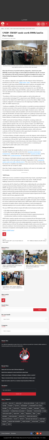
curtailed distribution (15, 155)
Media (22, 413)
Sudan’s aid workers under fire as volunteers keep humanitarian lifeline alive (18, 380)
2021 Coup (11, 403)
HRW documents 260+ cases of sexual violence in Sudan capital (12, 241)
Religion (4, 421)
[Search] (46, 24)
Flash (10, 408)
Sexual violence (26, 421)
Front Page (24, 408)
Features (4, 408)
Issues (44, 411)
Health (42, 408)
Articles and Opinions (28, 403)
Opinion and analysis (32, 416)
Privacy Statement (6, 433)
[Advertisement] (24, 9)
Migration (28, 413)
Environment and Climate (35, 405)
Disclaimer (13, 433)
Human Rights (5, 411)
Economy (10, 405)
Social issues (35, 421)
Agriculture (19, 403)
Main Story (16, 413)
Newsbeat (4, 416)
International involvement (18, 411)
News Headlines (13, 416)
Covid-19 (42, 403)
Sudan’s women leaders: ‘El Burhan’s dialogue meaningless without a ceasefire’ (18, 375)
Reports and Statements (14, 421)
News (34, 413)
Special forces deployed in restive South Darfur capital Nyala (15, 372)
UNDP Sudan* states (24, 82)
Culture (4, 405)
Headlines (36, 408)
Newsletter (22, 416)
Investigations (37, 411)
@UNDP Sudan (10, 230)
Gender (30, 408)
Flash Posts (16, 408)
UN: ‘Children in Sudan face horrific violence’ (37, 240)
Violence (42, 421)
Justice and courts (7, 413)
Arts (37, 403)
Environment (24, 405)
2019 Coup (4, 403)
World (4, 424)
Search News (5, 305)
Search (39, 309)
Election (17, 405)
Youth (9, 424)
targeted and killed (35, 153)
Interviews (29, 411)
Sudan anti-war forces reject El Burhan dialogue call (13, 369)
